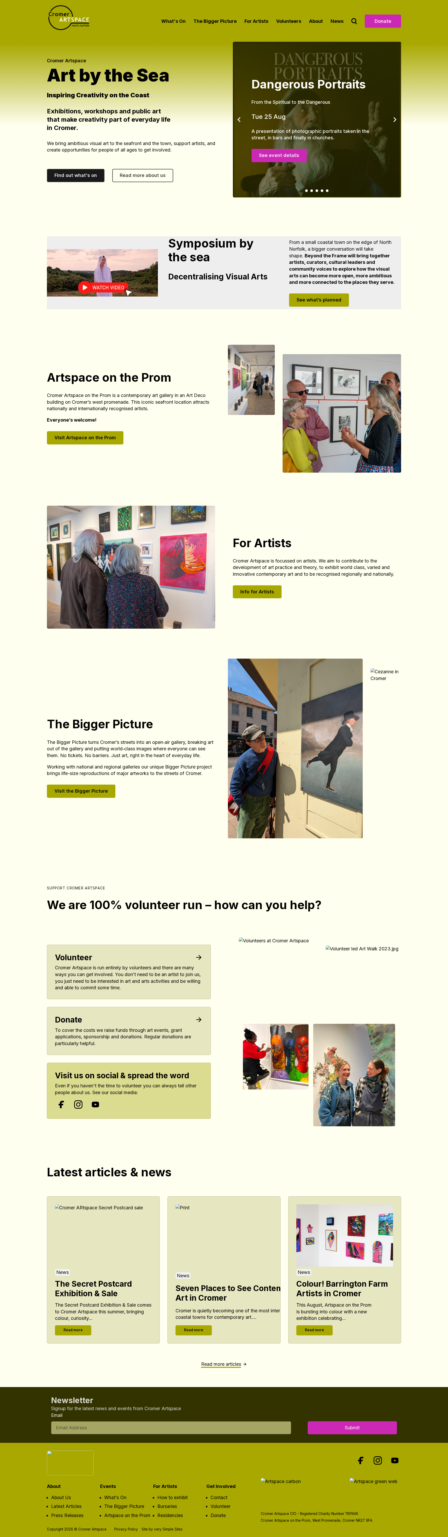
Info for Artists (257, 591)
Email (56, 1415)
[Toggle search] (354, 21)
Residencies (170, 1515)
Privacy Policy (126, 1529)
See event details (281, 165)
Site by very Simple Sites (162, 1529)
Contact (219, 1497)
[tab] (306, 190)
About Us (61, 1497)
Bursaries (167, 1506)
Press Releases (67, 1515)
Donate (383, 21)
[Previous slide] (239, 119)
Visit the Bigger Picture (81, 791)
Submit (352, 1427)
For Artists (256, 21)
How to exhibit (172, 1497)
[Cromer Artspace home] (70, 19)
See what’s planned (319, 300)
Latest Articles (66, 1506)
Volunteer (73, 957)
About (316, 21)
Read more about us (143, 175)
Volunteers (288, 21)
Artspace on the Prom (127, 1515)
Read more (73, 1330)
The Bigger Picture (215, 21)
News (337, 21)
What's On (173, 21)
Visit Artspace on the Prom (85, 437)
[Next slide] (394, 119)
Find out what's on (75, 175)
